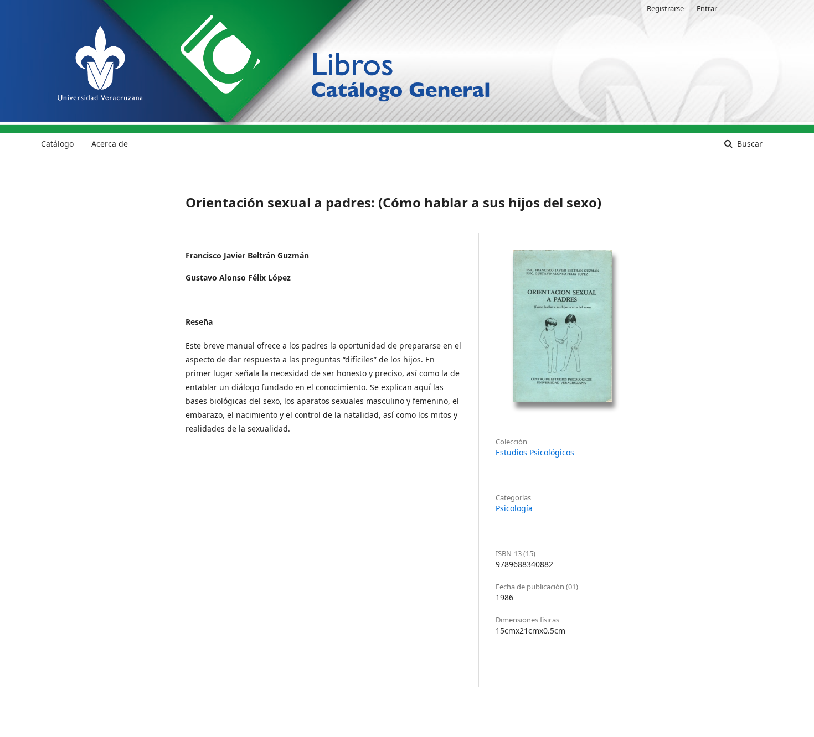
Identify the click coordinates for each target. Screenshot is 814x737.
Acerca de (109, 143)
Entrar (707, 8)
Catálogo (57, 143)
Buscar (749, 143)
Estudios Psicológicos (535, 452)
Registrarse (665, 8)
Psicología (514, 508)
